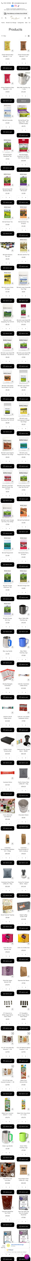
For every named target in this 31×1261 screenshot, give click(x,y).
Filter (4, 36)
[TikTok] (18, 6)
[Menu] (2, 18)
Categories (21, 22)
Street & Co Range (11, 22)
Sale (26, 22)
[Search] (6, 18)
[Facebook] (12, 6)
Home (3, 22)
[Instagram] (15, 6)
